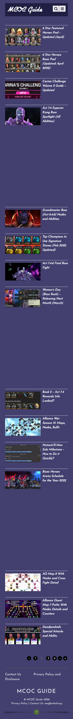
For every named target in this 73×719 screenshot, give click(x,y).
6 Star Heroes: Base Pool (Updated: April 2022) (52, 61)
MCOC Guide (35, 699)
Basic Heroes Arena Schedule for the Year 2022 (54, 476)
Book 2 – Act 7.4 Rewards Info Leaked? (53, 396)
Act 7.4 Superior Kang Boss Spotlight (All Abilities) (52, 114)
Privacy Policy (19, 703)
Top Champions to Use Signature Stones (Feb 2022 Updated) (54, 243)
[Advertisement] (36, 168)
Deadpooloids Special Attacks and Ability (52, 631)
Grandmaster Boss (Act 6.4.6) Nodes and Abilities (54, 214)
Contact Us (13, 674)
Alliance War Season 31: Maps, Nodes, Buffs (53, 423)
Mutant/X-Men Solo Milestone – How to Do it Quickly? (53, 452)
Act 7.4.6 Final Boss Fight (55, 265)
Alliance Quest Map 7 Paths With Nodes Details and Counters (54, 607)
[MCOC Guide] (25, 12)
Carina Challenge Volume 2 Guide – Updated (54, 86)
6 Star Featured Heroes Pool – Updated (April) (53, 33)
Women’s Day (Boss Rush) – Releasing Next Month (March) (52, 296)
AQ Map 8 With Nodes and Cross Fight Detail (53, 578)
